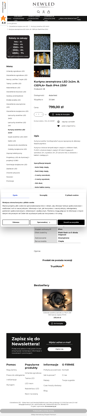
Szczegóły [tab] (43, 195)
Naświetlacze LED (13, 88)
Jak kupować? (50, 375)
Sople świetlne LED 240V (17, 137)
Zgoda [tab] (15, 195)
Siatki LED (12, 141)
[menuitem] (8, 18)
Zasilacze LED (11, 169)
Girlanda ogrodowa (33, 373)
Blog (46, 391)
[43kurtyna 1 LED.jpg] (42, 43)
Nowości (9, 177)
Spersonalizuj (42, 222)
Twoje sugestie (68, 380)
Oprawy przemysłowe (14, 96)
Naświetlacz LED (32, 389)
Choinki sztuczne (13, 173)
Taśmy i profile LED (13, 84)
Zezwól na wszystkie (71, 222)
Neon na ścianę (31, 394)
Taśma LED (29, 378)
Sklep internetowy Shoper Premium (43, 414)
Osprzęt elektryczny (14, 153)
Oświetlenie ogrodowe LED (16, 75)
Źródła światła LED (13, 100)
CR (44, 89)
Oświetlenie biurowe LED (16, 92)
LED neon (29, 383)
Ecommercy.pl (50, 406)
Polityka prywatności (52, 370)
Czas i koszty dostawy (52, 385)
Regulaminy (11, 370)
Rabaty (46, 380)
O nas (64, 375)
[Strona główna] (43, 5)
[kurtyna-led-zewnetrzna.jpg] (42, 58)
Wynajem (10, 385)
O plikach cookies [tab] (72, 195)
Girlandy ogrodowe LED (15, 71)
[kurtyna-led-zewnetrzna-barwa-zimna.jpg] (42, 71)
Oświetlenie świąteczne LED (17, 111)
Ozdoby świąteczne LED (17, 149)
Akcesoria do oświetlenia (17, 145)
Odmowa (16, 222)
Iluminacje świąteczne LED (16, 165)
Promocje (10, 181)
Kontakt (65, 370)
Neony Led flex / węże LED (16, 79)
